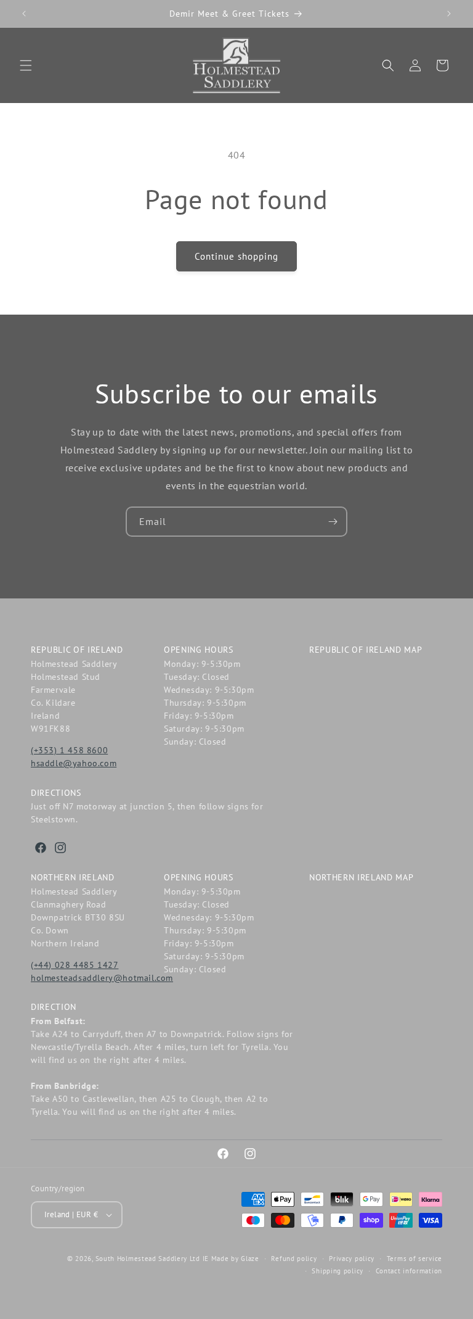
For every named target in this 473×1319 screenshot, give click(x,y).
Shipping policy (337, 1271)
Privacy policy (351, 1258)
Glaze (250, 1258)
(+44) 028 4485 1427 (74, 964)
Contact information (409, 1271)
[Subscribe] (332, 522)
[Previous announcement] (24, 13)
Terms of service (414, 1258)
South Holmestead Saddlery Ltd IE (152, 1258)
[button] (25, 65)
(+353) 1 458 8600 (69, 750)
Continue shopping (236, 256)
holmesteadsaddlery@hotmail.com (102, 977)
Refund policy (294, 1258)
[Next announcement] (449, 13)
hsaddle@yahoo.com (73, 763)
